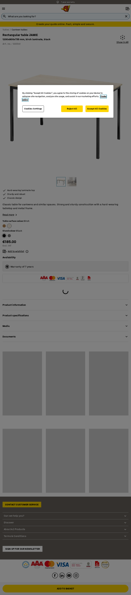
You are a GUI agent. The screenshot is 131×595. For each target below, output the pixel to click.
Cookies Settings (33, 108)
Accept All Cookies (97, 108)
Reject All (72, 108)
